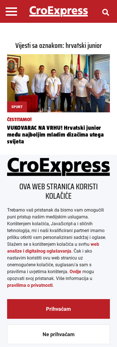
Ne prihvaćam (59, 334)
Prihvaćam (58, 309)
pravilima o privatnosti (30, 285)
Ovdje (75, 271)
